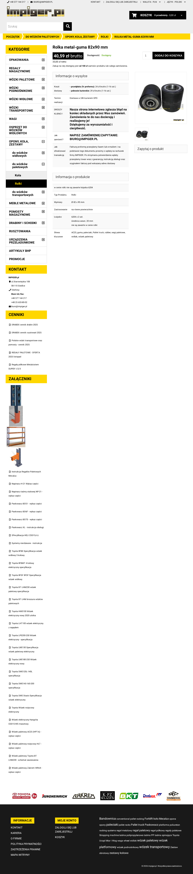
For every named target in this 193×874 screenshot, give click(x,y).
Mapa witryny (20, 854)
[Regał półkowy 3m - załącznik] (16, 428)
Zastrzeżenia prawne (25, 849)
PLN (150, 2)
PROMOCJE (17, 259)
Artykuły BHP (20, 251)
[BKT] (128, 793)
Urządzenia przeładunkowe (21, 241)
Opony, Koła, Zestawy (80, 36)
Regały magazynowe (19, 69)
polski (174, 2)
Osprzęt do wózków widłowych (18, 130)
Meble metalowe (22, 203)
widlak (74, 236)
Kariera (16, 832)
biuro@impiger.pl (43, 2)
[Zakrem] (84, 793)
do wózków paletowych (42, 36)
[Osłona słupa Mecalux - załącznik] (16, 408)
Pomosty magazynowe (19, 213)
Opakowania (19, 60)
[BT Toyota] (24, 793)
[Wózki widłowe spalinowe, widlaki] (174, 793)
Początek (13, 36)
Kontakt (95, 2)
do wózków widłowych (20, 154)
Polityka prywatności (26, 843)
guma (80, 232)
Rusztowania (20, 231)
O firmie (16, 838)
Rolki (104, 36)
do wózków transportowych (22, 193)
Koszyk (60, 837)
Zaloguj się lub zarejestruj (121, 2)
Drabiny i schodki (23, 223)
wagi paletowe (118, 232)
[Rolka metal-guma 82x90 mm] (161, 74)
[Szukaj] (67, 26)
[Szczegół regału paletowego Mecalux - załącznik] (16, 449)
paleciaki (87, 232)
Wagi (13, 119)
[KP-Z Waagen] (107, 793)
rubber (108, 232)
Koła (18, 175)
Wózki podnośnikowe (20, 89)
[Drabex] (152, 793)
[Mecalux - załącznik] (16, 387)
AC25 (73, 232)
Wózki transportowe (21, 109)
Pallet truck (98, 232)
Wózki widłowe (21, 99)
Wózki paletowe (22, 79)
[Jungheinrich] (54, 793)
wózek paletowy (85, 236)
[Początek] (35, 11)
